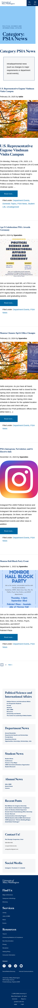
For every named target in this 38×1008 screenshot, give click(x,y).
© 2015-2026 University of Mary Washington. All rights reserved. (19, 996)
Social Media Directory (9, 971)
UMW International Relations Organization (17, 765)
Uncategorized (13, 207)
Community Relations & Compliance (13, 937)
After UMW (10, 709)
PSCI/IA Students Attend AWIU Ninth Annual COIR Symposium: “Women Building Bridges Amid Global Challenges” (18, 820)
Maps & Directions (8, 895)
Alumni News (9, 786)
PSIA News (22, 204)
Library (4, 912)
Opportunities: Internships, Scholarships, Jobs (18, 741)
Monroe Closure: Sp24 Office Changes (17, 333)
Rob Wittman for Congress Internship (15, 806)
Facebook (15, 868)
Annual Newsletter (10, 733)
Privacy (5, 944)
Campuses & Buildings (9, 898)
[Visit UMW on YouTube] (21, 967)
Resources (10, 711)
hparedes (18, 235)
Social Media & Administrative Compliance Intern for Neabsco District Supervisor (17, 809)
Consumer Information (9, 955)
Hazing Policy (6, 951)
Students (9, 707)
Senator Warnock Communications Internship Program (15, 815)
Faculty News (9, 737)
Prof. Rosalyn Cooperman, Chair (14, 839)
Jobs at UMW (6, 916)
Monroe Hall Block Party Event (14, 561)
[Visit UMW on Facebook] (4, 967)
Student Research (10, 767)
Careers (7, 788)
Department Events (21, 200)
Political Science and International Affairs (19, 701)
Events (4, 923)
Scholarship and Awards (14, 713)
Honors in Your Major (11, 763)
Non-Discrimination (8, 941)
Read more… (8, 194)
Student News (9, 758)
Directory (5, 902)
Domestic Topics (9, 204)
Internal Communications (26, 971)
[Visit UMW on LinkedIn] (16, 967)
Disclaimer (5, 948)
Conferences (8, 761)
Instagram (8, 868)
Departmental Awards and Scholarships (16, 735)
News (4, 919)
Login (22, 1004)
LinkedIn (22, 868)
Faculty (9, 705)
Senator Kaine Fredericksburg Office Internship (18, 812)
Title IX (5, 934)
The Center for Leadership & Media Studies (19, 715)
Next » (10, 665)
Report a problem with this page (20, 1001)
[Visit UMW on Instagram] (10, 967)
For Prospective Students (14, 703)
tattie (21, 97)
